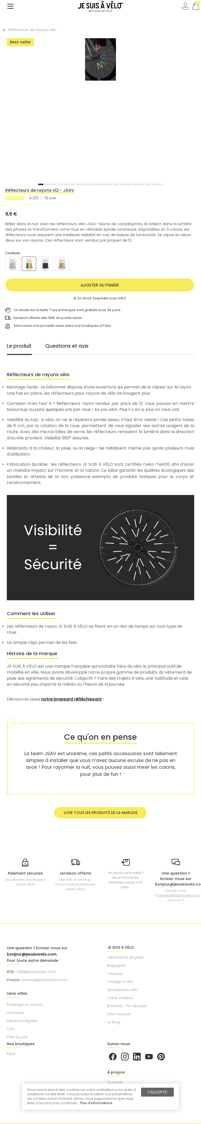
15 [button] (128, 184)
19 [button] (154, 184)
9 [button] (91, 184)
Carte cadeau (120, 997)
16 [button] (135, 184)
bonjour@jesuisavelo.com (179, 895)
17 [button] (141, 184)
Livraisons (15, 1012)
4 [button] (59, 184)
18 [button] (147, 184)
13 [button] (116, 184)
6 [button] (72, 184)
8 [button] (84, 184)
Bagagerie (116, 965)
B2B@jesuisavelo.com (36, 971)
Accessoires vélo (122, 989)
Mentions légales (22, 1020)
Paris (11, 1053)
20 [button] (160, 184)
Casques (115, 973)
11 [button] (103, 184)
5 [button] (66, 184)
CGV (11, 1029)
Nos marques (119, 1014)
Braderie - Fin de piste (127, 1006)
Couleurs (12, 253)
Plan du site (17, 1037)
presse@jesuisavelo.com (44, 979)
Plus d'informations (96, 1102)
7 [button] (78, 184)
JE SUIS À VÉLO (120, 947)
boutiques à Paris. (96, 325)
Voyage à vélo (120, 981)
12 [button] (110, 184)
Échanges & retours (25, 1004)
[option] (100, 60)
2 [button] (47, 184)
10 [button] (97, 184)
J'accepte (157, 1092)
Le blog (113, 1022)
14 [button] (122, 184)
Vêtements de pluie (125, 957)
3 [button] (53, 184)
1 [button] (40, 184)
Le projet (115, 1082)
